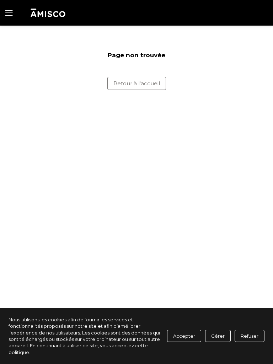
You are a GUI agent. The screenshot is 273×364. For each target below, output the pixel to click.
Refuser (249, 336)
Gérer (218, 336)
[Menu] (8, 13)
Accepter (184, 336)
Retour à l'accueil (136, 83)
